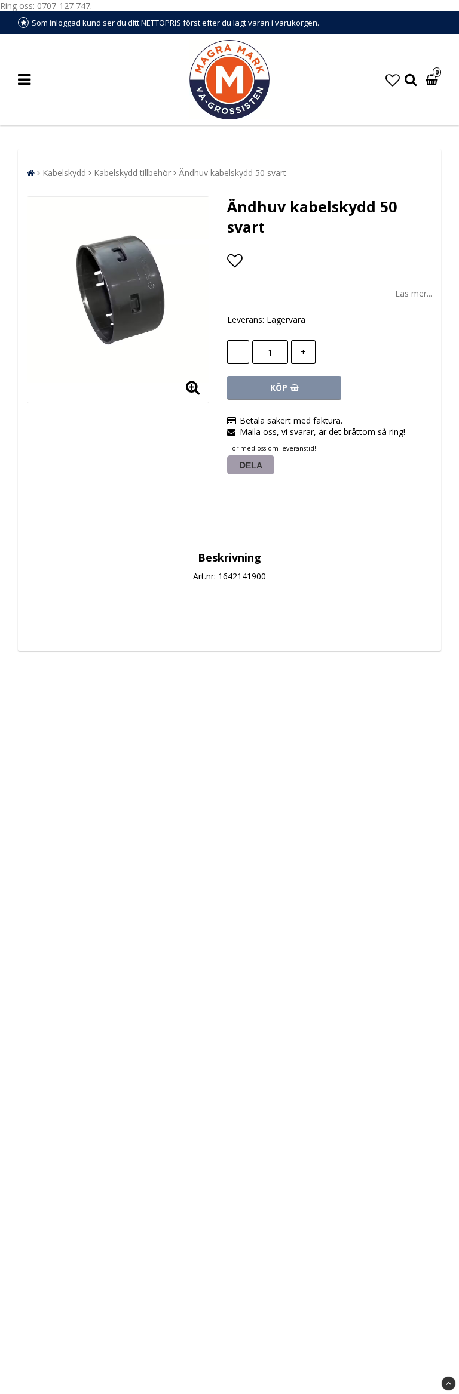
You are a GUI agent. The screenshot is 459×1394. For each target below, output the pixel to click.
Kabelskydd (64, 172)
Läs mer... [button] (413, 293)
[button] (392, 79)
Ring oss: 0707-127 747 (45, 5)
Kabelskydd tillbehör (132, 172)
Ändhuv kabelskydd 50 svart (232, 172)
